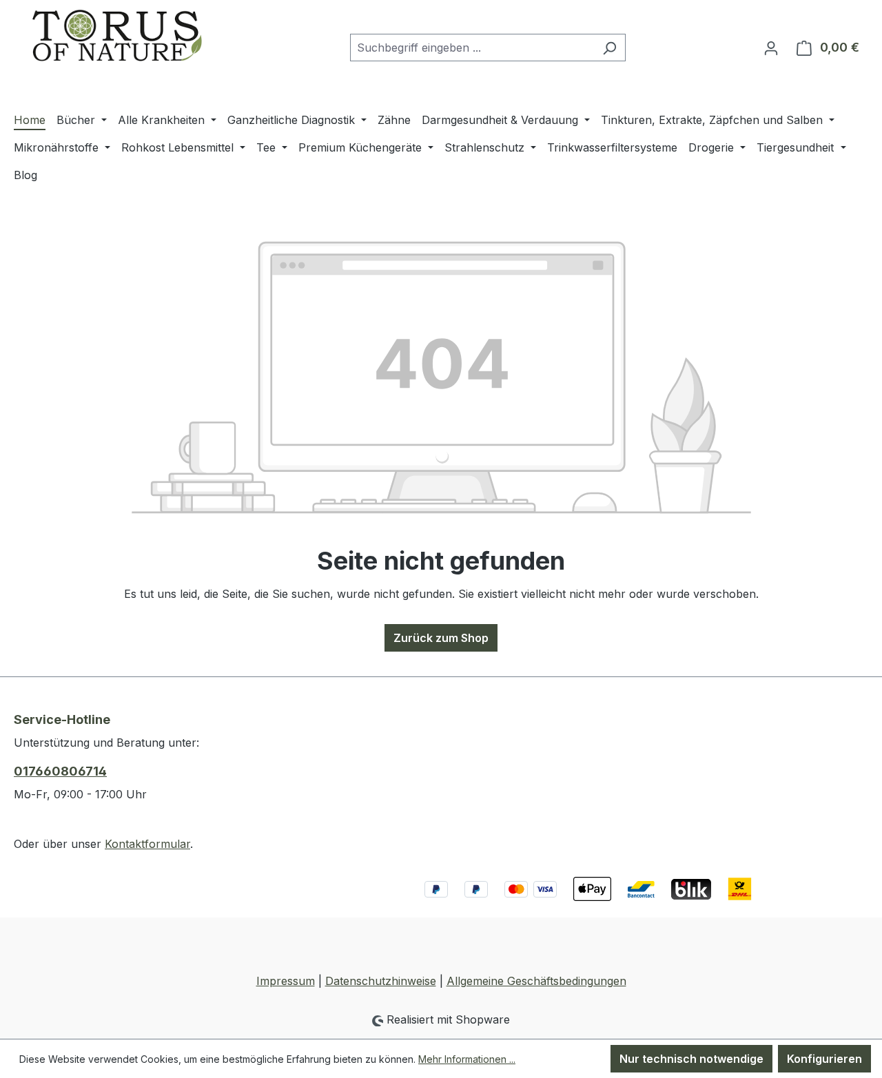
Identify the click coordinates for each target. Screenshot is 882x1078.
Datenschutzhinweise (380, 981)
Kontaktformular (147, 844)
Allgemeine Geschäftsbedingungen (536, 981)
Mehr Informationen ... (466, 1059)
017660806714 (60, 771)
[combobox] (472, 47)
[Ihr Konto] (771, 47)
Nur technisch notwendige (691, 1059)
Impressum (285, 981)
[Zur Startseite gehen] (117, 45)
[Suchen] (609, 47)
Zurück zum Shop (441, 638)
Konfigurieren (824, 1059)
